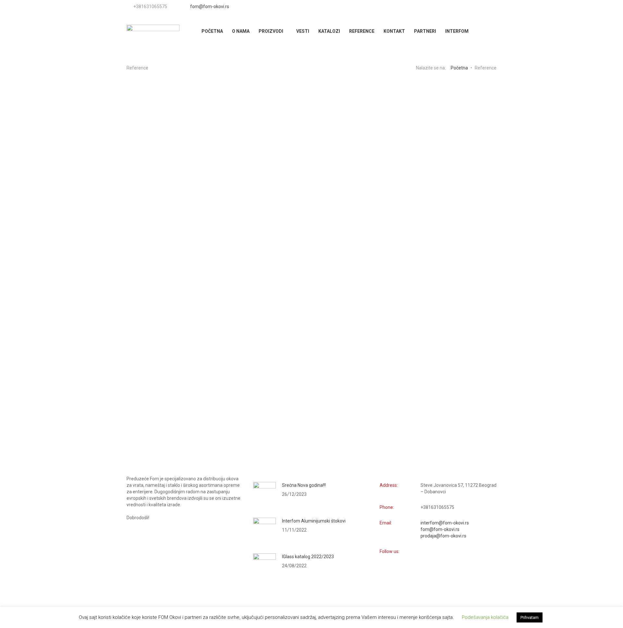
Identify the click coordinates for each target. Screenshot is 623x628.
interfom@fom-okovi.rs (445, 522)
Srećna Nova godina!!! (304, 485)
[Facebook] (483, 6)
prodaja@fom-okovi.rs (443, 535)
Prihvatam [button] (529, 617)
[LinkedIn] (493, 6)
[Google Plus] (488, 6)
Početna (459, 67)
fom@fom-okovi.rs (209, 6)
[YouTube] (478, 6)
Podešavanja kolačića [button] (485, 617)
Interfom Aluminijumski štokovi (314, 520)
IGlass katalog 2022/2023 (308, 556)
